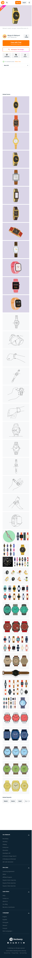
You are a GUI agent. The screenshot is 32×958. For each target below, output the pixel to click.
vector (13, 840)
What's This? (18, 61)
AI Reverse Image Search (9, 895)
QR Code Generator (8, 901)
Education (5, 889)
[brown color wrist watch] (16, 700)
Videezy (5, 883)
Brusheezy (5, 877)
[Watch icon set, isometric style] (16, 601)
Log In (24, 2)
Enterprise (5, 886)
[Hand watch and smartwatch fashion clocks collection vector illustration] (16, 713)
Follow (26, 37)
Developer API (6, 892)
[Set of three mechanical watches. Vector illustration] (16, 635)
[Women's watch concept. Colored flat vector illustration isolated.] (16, 104)
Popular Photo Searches (9, 922)
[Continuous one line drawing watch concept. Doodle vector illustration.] (16, 321)
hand (19, 840)
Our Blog (5, 943)
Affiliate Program (7, 916)
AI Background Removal (9, 898)
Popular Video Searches (9, 925)
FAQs (4, 934)
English (5, 955)
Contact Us (6, 937)
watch (6, 840)
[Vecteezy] (2, 2)
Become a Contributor (9, 946)
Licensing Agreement (8, 910)
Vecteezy (5, 880)
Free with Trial (16, 43)
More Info (6, 64)
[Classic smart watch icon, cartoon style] (9, 742)
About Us (5, 940)
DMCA (4, 913)
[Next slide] (25, 840)
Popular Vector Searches (9, 919)
